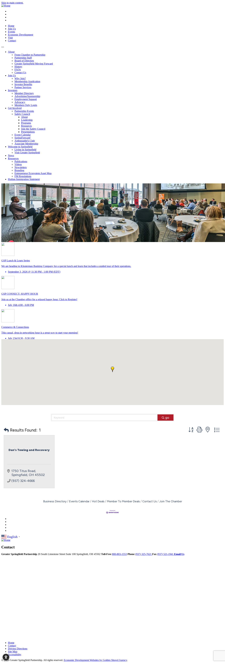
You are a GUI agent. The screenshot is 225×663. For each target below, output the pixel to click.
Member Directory (24, 93)
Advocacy (19, 102)
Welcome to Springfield (20, 146)
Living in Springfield (25, 149)
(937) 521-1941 (165, 554)
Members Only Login (25, 105)
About (11, 51)
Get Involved (15, 108)
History (18, 66)
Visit (10, 37)
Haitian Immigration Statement (24, 179)
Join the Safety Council (33, 128)
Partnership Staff (23, 57)
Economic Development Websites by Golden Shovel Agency (95, 660)
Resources (26, 125)
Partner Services (22, 87)
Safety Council (22, 114)
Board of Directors (24, 60)
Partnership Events (24, 111)
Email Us (179, 554)
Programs (26, 123)
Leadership (27, 120)
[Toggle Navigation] (2, 47)
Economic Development (20, 34)
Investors (12, 90)
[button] (112, 369)
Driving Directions (17, 648)
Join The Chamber (170, 501)
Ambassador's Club (24, 140)
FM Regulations (22, 176)
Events (11, 31)
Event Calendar (22, 134)
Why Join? (20, 78)
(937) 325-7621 (143, 554)
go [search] (167, 417)
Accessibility (14, 654)
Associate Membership (26, 143)
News (11, 155)
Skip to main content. (12, 2)
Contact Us (20, 72)
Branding (19, 170)
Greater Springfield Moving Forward (33, 63)
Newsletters (20, 167)
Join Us (12, 28)
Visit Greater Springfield (27, 152)
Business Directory (55, 501)
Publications (20, 161)
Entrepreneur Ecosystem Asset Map (33, 173)
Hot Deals (98, 501)
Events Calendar (79, 501)
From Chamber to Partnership (29, 54)
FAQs (17, 69)
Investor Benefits (23, 84)
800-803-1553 (119, 554)
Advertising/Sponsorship (27, 96)
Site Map (12, 651)
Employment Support (25, 99)
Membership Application (27, 81)
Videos (18, 164)
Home (11, 25)
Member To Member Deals (123, 501)
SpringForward (22, 137)
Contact (12, 40)
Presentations (28, 131)
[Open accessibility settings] (6, 657)
